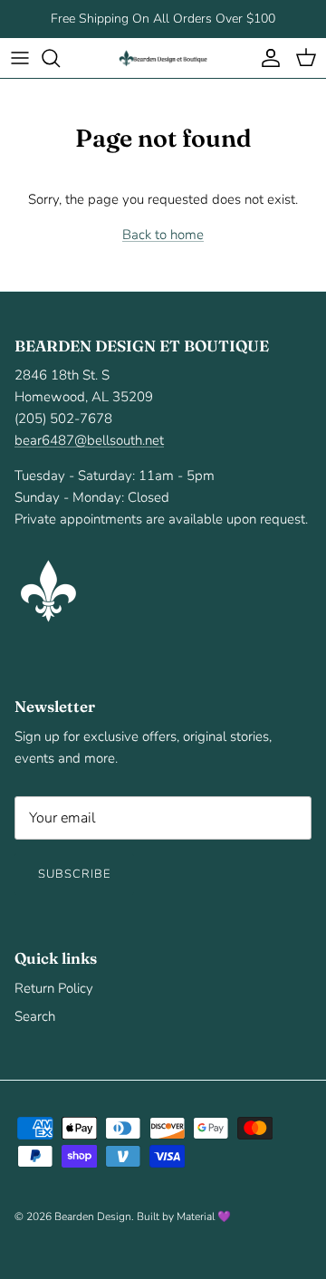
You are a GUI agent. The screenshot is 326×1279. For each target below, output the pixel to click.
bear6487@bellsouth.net (89, 440)
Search (34, 1016)
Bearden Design (92, 1216)
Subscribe (74, 874)
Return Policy (53, 988)
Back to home (163, 235)
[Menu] (20, 58)
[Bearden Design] (163, 58)
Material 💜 (204, 1216)
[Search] (60, 58)
